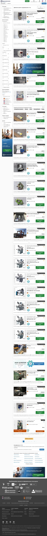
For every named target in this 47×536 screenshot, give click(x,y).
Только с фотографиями (7, 123)
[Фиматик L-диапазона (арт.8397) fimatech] (20, 349)
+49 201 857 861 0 (29, 497)
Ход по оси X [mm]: (5, 73)
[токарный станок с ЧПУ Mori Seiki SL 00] (20, 425)
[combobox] (7, 96)
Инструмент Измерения (28, 462)
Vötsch (5, 39)
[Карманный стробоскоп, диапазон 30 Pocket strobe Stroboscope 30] (20, 217)
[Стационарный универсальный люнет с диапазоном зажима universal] (20, 185)
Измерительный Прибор (28, 460)
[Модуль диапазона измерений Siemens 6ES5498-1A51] (20, 133)
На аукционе (40, 431)
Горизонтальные (16, 456)
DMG (5, 30)
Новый (5, 107)
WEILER (5, 32)
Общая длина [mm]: (5, 59)
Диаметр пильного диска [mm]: (7, 83)
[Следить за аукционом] (43, 421)
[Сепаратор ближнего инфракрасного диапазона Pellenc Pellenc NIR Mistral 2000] (20, 391)
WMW (5, 40)
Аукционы (6, 118)
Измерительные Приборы (28, 456)
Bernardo (6, 33)
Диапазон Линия (16, 462)
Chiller (31, 109)
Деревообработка (7, 12)
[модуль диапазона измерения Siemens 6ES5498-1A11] (20, 117)
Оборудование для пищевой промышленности (8, 14)
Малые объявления (8, 117)
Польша (7, 99)
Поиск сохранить (29, 438)
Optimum (6, 36)
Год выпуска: (4, 52)
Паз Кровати (37, 454)
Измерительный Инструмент (29, 458)
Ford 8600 (25, 505)
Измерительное (27, 454)
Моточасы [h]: (4, 55)
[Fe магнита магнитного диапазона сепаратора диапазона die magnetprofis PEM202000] (20, 233)
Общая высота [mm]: (5, 66)
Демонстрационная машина (6, 110)
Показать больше (29, 463)
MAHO (5, 28)
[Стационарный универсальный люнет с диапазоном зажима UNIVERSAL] (20, 201)
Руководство (37, 456)
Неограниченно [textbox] (6, 96)
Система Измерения (38, 458)
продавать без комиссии (7, 150)
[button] (45, 1)
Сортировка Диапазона (39, 462)
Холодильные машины (18, 109)
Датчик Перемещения (17, 460)
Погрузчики (6, 16)
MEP (5, 34)
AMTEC (5, 24)
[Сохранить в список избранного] (43, 13)
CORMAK (6, 27)
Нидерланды (7, 100)
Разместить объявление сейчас (38, 72)
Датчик (15, 458)
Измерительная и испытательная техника (7, 10)
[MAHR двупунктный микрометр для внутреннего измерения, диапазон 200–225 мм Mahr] (20, 80)
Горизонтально (16, 454)
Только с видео (7, 124)
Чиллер (26, 109)
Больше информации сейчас (39, 364)
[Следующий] (25, 16)
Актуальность (40, 8)
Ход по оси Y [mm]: (5, 76)
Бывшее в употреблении (7, 112)
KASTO (5, 41)
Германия (7, 98)
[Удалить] (41, 3)
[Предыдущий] (14, 16)
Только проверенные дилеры (7, 126)
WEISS (5, 38)
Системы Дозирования (39, 460)
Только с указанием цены (7, 50)
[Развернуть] (29, 27)
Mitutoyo (6, 35)
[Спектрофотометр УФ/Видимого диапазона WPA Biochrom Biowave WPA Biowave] (20, 408)
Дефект (5, 113)
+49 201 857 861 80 (7, 498)
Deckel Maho (6, 29)
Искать (44, 3)
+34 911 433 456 (28, 498)
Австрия (7, 103)
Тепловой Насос (37, 109)
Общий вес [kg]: (4, 69)
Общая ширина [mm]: (5, 62)
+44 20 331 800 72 (7, 497)
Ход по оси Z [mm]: (5, 80)
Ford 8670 (21, 505)
